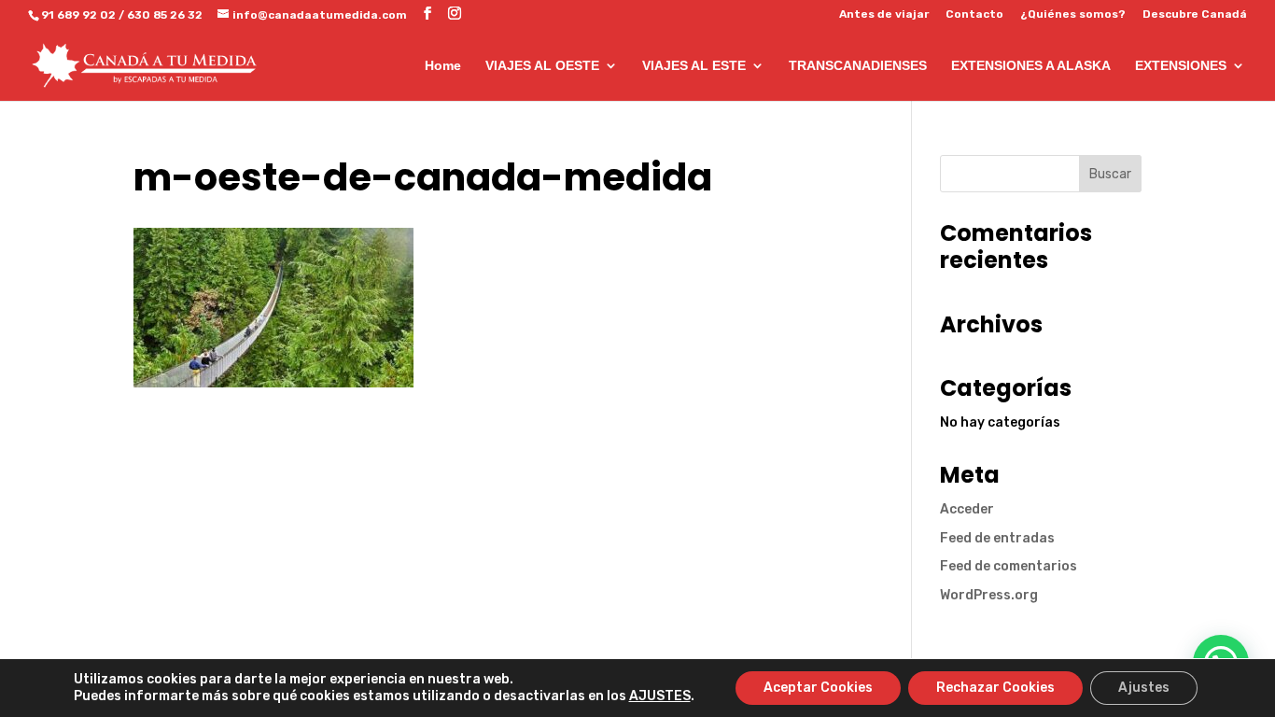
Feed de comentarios (1008, 566)
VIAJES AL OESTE (542, 66)
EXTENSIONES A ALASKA (1031, 66)
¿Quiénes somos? (1073, 14)
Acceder (967, 509)
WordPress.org (989, 595)
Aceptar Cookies (818, 688)
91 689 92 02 (78, 14)
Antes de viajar (884, 14)
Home (443, 66)
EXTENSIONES (1180, 66)
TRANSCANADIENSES (858, 66)
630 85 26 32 (165, 14)
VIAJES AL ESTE (694, 66)
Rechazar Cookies (995, 688)
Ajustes (1144, 688)
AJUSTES (660, 696)
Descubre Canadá (1194, 14)
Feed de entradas (997, 538)
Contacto (974, 14)
